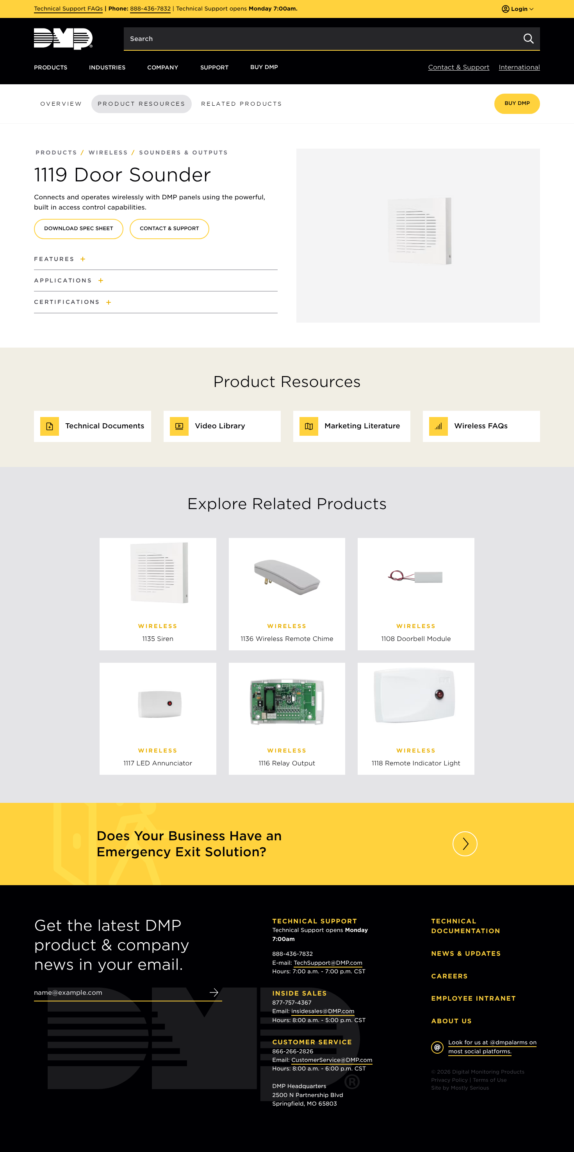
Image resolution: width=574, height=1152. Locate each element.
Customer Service (312, 1042)
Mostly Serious (470, 1088)
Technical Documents (104, 426)
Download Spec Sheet (78, 229)
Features (54, 259)
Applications (63, 280)
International (519, 67)
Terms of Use (490, 1080)
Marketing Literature (362, 426)
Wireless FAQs (481, 426)
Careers (449, 976)
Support (214, 67)
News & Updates (466, 953)
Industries (107, 67)
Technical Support (314, 921)
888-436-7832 (150, 9)
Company (162, 67)
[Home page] (63, 39)
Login (519, 8)
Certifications (67, 301)
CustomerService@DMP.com (332, 1060)
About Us (451, 1021)
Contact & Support (459, 67)
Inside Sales (299, 993)
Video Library (220, 426)
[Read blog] (465, 843)
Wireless (108, 153)
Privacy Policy (449, 1080)
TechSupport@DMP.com (328, 963)
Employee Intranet (473, 998)
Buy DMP (264, 67)
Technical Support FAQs (68, 9)
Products (50, 67)
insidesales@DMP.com (323, 1011)
